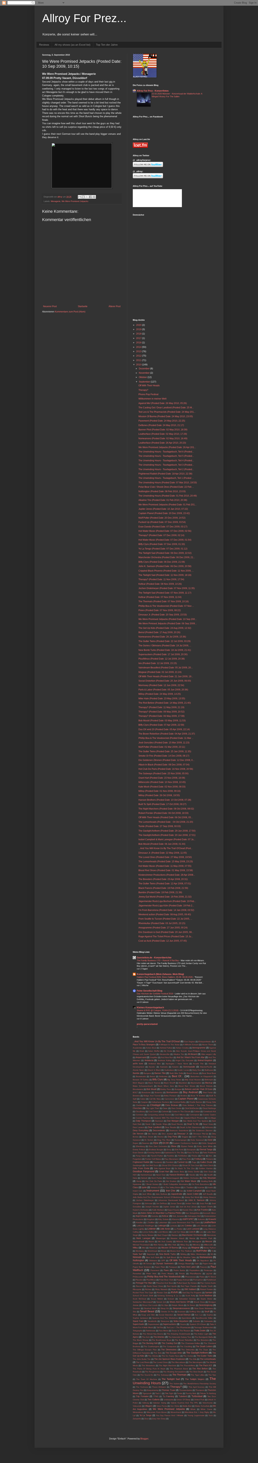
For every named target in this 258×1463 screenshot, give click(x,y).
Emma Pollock (139, 1150)
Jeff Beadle (208, 1194)
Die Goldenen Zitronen (202, 1130)
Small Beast (147, 1311)
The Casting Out (169, 1343)
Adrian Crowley (182, 1048)
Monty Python (210, 1248)
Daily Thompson (143, 1121)
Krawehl (212, 1219)
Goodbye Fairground (143, 1171)
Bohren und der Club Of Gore (198, 1089)
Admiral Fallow (166, 1048)
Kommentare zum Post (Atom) (70, 311)
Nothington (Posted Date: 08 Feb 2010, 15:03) (162, 491)
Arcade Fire (198, 1064)
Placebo (139, 1280)
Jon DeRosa (161, 1203)
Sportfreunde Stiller (204, 1318)
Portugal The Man (144, 1283)
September (145, 381)
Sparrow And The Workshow (165, 1318)
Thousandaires (185, 1390)
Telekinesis (150, 1331)
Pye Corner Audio (208, 1283)
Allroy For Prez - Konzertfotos (153, 91)
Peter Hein (151, 1273)
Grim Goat (208, 1172)
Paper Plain (160, 1267)
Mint (144, 1248)
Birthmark (209, 1080)
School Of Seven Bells (143, 1296)
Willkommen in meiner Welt (152, 398)
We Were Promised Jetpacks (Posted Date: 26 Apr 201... (167, 447)
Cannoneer (169, 1099)
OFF (163, 1260)
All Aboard (192, 1054)
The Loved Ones (160, 1362)
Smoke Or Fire (167, 1312)
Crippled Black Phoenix (194, 1118)
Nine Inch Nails (153, 1257)
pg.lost (209, 1273)
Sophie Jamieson (140, 1318)
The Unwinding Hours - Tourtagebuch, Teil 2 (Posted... (166, 469)
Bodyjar (178, 1089)
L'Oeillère (151, 1222)
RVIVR (174, 1292)
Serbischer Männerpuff (143, 1302)
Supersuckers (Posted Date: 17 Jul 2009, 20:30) (163, 654)
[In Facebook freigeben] (90, 197)
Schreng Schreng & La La (169, 1296)
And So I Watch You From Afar (191, 1057)
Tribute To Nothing (208, 1393)
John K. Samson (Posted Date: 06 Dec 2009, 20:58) (164, 566)
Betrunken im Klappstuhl (202, 1076)
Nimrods (137, 1257)
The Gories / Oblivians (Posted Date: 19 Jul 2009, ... (164, 645)
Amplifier (154, 1057)
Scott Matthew (205, 1295)
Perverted (137, 1273)
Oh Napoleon (203, 1260)
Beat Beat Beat (209, 1073)
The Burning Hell (150, 1343)
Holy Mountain (209, 1178)
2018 (139, 333)
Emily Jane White (205, 1146)
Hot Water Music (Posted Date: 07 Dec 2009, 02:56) (164, 531)
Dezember (144, 368)
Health (210, 1175)
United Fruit (199, 1400)
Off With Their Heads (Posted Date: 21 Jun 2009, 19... (165, 676)
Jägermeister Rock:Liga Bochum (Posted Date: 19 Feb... (167, 901)
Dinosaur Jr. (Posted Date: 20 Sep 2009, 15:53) (162, 614)
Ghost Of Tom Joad (190, 1165)
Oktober (143, 377)
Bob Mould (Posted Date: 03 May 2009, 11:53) (162, 720)
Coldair (197, 1111)
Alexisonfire (165, 1054)
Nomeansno (206, 1257)
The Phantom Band (179, 1369)
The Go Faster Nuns (171, 1356)
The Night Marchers (167, 1365)
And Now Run (167, 1057)
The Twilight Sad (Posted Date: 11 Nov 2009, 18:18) (164, 575)
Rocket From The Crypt (143, 1293)
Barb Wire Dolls (176, 1073)
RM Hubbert (190, 1289)
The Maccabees (178, 1362)
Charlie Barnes (195, 1102)
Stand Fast (138, 1321)
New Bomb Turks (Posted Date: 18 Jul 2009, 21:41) (164, 650)
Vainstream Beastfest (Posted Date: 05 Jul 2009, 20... (165, 667)
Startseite (82, 306)
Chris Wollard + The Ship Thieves (197, 1105)
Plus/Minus (151, 1280)
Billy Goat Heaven (193, 1080)
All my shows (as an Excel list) (72, 44)
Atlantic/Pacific (206, 1067)
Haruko (192, 1175)
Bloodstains (138, 1089)
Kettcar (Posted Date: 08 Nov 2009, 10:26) (160, 584)
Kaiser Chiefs (207, 1207)
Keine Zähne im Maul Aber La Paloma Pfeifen (161, 1213)
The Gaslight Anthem (197, 1352)
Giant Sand (208, 1165)
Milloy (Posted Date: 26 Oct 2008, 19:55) (159, 795)
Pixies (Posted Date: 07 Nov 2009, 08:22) (159, 610)
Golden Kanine (205, 1168)
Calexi (142, 1099)
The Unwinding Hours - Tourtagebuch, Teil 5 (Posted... (166, 456)
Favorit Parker (157, 1156)
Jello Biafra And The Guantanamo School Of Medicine (157, 1197)
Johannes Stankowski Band (171, 1200)
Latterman (162, 1222)
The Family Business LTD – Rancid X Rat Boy (158, 960)
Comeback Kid (209, 1111)
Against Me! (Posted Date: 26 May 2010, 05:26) (162, 403)
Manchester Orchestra (192, 1235)
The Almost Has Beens (153, 1334)
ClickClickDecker (192, 1108)
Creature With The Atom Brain (167, 1118)
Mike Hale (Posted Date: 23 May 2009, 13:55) (161, 698)
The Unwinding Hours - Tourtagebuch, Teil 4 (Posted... (166, 460)
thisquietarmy (152, 1390)
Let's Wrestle (202, 1226)
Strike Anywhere (181, 1321)
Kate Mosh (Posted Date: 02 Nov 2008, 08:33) (161, 786)
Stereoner (165, 1321)
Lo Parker (178, 1229)
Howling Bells (207, 1181)
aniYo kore (138, 1063)
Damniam (159, 1121)
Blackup (208, 1083)
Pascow (203, 1267)
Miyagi (185, 1248)
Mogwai (195, 1247)
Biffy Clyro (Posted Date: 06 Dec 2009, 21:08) (161, 562)
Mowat (163, 1251)
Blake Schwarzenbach (143, 1086)
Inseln (210, 1187)
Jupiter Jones (169, 1207)
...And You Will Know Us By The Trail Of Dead (156, 1041)
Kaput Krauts (173, 1210)
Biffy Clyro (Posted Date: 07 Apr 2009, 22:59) (161, 725)
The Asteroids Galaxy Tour (179, 1337)
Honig (138, 1181)
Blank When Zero (166, 1086)
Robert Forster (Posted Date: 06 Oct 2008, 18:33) (163, 813)
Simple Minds (177, 1305)
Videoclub (137, 1406)
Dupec (135, 1143)
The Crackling (186, 1346)
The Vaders (174, 1384)
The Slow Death (196, 1372)
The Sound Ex (146, 1375)
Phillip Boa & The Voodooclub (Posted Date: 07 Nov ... (166, 606)
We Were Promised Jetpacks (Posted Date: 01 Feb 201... (167, 504)
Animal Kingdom (205, 1060)
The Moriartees (148, 1365)
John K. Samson (196, 1200)
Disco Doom (147, 1137)
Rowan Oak (162, 1293)
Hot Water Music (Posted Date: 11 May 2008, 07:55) (164, 866)
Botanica (158, 1092)
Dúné (210, 1140)
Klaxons (175, 1219)
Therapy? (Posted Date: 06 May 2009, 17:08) (161, 716)
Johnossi (148, 1203)
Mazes (151, 1241)
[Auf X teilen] (87, 197)
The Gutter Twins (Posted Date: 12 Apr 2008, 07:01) (164, 883)
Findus (194, 1156)
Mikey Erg (184, 1245)
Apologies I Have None (177, 1064)
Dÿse (155, 1143)
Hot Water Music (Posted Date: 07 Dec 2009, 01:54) (164, 540)
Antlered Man (154, 1064)
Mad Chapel (162, 1235)
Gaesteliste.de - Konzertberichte (154, 957)
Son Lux (199, 1315)
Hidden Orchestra (191, 1178)
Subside (196, 1321)
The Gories (188, 1356)
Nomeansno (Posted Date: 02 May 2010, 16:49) (162, 438)
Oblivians (153, 1260)
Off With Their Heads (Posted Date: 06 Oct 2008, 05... (165, 817)
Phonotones (190, 1277)
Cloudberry (140, 1111)
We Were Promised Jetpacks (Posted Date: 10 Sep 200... (167, 619)
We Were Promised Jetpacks (75, 201)
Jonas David (176, 1203)
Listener (152, 1228)
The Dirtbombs (188, 1350)
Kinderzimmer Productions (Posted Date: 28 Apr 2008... (166, 875)
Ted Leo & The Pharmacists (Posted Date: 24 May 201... (166, 412)
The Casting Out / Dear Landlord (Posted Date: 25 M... (166, 407)
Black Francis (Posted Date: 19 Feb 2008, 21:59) (163, 888)
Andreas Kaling (164, 1060)
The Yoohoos (142, 1387)
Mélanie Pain (182, 1241)
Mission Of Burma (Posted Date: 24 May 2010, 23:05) (165, 416)
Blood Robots (206, 1086)
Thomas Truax (168, 1390)
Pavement (155, 1270)
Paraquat (173, 1267)
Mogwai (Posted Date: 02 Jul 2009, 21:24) (160, 672)
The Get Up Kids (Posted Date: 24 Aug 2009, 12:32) (164, 628)
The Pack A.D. (205, 1365)
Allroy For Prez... (84, 18)
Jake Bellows (161, 1194)
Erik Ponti (179, 1150)
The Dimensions (169, 1349)
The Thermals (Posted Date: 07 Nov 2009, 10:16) (163, 601)
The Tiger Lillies (198, 1375)
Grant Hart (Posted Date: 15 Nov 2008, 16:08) (161, 778)
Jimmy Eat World (192, 1197)
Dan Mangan (173, 1121)
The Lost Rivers (143, 1362)
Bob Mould (151, 1089)
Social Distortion (166, 1315)
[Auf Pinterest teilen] (94, 197)
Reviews (44, 44)
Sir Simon (191, 1305)
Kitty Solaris (163, 1219)
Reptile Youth (207, 1286)
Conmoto (140, 1115)
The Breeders (203, 1340)
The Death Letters (204, 1346)
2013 (139, 351)
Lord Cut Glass (178, 1232)
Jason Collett (192, 1194)
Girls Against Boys (162, 1168)
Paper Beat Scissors (142, 1267)
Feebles (170, 1156)
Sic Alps (164, 1305)
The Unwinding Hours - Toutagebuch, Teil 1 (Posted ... (166, 478)
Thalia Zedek (200, 1330)
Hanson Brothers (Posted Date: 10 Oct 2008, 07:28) (164, 800)
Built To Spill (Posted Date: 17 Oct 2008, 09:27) (162, 804)
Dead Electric (177, 1124)
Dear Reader (170, 1127)
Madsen (174, 1235)
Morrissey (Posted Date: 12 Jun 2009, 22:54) (161, 685)
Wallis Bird (187, 1406)
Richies (148, 1289)
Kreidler (139, 1222)
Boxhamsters (172, 1092)
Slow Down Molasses (203, 1308)
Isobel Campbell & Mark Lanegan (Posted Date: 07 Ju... (166, 839)
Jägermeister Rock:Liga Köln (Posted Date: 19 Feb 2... (166, 905)
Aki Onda (168, 1051)
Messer (208, 1241)
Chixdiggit (155, 1105)
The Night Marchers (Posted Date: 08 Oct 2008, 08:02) (166, 808)
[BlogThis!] (83, 197)
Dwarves (145, 1143)
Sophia (210, 1315)
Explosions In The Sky (174, 1153)
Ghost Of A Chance (170, 1165)
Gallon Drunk (206, 1162)
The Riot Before (200, 1368)
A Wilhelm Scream (191, 1045)
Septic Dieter (206, 1299)
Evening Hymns (154, 1153)
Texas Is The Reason (181, 1331)
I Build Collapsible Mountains (175, 1184)
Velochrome (207, 1403)
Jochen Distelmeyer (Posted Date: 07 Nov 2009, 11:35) (166, 588)
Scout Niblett (157, 1299)
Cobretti (164, 1111)
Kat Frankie (202, 1210)
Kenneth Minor (209, 1213)
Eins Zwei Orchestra (158, 1146)
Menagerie (55, 201)
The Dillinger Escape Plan (145, 1350)
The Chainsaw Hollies (190, 1343)
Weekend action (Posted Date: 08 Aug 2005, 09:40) (164, 914)
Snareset (181, 1312)
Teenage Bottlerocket (203, 1327)
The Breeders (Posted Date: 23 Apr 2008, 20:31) (163, 879)
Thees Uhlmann (159, 1387)
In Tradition (189, 1187)
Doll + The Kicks (199, 1137)
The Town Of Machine (146, 1379)
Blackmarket (196, 1083)
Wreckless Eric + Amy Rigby (197, 1412)
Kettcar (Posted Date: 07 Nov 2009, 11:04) (160, 597)
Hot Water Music (188, 1181)
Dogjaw (185, 1137)
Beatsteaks (141, 1076)
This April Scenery (196, 1387)
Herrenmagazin (172, 1178)
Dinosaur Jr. (183, 1133)
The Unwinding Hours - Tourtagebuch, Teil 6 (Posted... (166, 451)
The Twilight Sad (171, 1379)
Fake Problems (209, 1153)
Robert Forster (206, 1289)
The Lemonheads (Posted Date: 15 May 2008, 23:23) (165, 861)
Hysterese (137, 1184)
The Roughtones (152, 1372)
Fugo (194, 1162)
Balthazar (209, 1070)
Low (201, 1232)
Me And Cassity (165, 1241)
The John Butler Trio (142, 1359)
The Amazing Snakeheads (178, 1334)
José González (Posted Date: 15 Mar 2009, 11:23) (163, 742)
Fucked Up (182, 1162)
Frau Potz (186, 1159)
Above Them (207, 1045)
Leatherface (210, 1222)
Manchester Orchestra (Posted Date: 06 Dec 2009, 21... (166, 557)
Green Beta (178, 1172)
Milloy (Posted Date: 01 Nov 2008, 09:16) (159, 791)
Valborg (145, 1403)
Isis (181, 1191)
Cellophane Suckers (160, 1102)
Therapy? (143, 390)
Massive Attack (177, 1238)
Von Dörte (174, 1406)
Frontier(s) (157, 1162)
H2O (135, 1175)
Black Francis (154, 1083)
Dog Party (172, 1137)
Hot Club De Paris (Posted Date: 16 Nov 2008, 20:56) (165, 769)
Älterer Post (115, 306)
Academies (137, 1048)
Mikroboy (196, 1245)
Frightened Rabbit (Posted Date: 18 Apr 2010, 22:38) (165, 473)
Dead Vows (208, 1124)
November (144, 373)
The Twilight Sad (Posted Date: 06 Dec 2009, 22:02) (165, 553)
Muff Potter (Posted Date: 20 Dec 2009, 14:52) (161, 517)
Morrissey (140, 1251)
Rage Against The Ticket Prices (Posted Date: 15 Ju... (165, 936)
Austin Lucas (183, 1070)
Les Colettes (186, 1225)
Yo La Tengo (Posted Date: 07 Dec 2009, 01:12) (162, 548)
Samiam (208, 1292)
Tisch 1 (158, 1393)
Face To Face (193, 1153)
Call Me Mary (155, 1099)
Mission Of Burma (169, 1247)
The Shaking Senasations (174, 1372)
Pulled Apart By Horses (187, 1283)
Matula (192, 1238)
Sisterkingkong (205, 1305)
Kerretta (154, 1216)
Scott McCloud (139, 1299)
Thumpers (199, 1390)
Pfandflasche (195, 1273)
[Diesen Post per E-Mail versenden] (80, 197)
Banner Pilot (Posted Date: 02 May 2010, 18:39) (162, 429)
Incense (200, 1187)
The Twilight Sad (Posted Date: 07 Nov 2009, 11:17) (164, 592)
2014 (139, 347)
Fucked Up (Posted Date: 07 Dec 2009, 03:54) (162, 522)
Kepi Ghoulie (142, 1216)
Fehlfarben (183, 1156)
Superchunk (138, 1324)
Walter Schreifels (202, 1406)
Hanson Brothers (177, 1175)
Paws (166, 1270)
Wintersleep (138, 1412)
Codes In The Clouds (181, 1111)
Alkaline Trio (178, 1054)
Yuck (211, 1415)
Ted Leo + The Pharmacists (179, 1327)
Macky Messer (147, 1235)
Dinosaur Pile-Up (200, 1134)
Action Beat (151, 1048)
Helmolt (144, 1178)
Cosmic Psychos (143, 1118)
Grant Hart (164, 1171)
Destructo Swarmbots (178, 1130)
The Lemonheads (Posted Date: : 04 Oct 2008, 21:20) (165, 822)
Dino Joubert (167, 1134)
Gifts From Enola (141, 1168)
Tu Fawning (168, 1396)
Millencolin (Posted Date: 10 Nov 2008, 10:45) (162, 782)
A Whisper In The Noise (169, 1045)
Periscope (208, 1270)
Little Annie (165, 1229)
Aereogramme (198, 1048)
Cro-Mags (212, 1118)
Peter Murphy (167, 1273)
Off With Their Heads (149, 385)
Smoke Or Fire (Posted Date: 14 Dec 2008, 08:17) (163, 755)
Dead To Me (193, 1124)
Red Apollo (172, 1286)
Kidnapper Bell (194, 1216)
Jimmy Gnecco (209, 1197)
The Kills (192, 1359)
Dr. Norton (148, 1140)
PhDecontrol (138, 1277)
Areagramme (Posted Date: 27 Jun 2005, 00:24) (163, 927)
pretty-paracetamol (147, 1024)
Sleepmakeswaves (181, 1308)
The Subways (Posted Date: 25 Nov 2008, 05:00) (163, 773)
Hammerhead (146, 1175)
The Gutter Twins (205, 1356)
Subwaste (208, 1321)
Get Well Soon (152, 1165)
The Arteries (159, 1337)
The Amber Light (201, 1334)
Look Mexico (163, 1232)
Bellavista (163, 1076)
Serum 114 (161, 1302)
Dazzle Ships (161, 1124)
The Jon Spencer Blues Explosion (169, 1359)
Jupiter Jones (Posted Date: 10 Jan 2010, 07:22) (163, 509)
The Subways (163, 1375)
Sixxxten (136, 1308)
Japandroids (176, 1194)
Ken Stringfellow (192, 1213)
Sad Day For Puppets (192, 1293)
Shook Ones (199, 1302)
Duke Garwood (197, 1140)
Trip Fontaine (142, 1396)
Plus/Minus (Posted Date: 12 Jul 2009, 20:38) (161, 658)
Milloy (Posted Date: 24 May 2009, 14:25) (159, 694)
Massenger (161, 1238)
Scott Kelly (190, 1296)
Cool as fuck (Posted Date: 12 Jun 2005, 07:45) (162, 941)
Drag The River (164, 1140)
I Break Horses (151, 1184)
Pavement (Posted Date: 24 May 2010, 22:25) (161, 420)
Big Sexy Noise (174, 1080)
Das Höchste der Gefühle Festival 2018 (155, 993)
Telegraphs (137, 1331)
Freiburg (198, 1159)
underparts (168, 1400)
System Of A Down (198, 1324)
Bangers (147, 1073)
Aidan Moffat (154, 1051)
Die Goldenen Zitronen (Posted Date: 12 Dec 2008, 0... (166, 760)
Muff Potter (201, 1251)
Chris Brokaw (171, 1105)
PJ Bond (212, 1277)
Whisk (192, 1409)
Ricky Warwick (161, 1289)
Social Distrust (184, 1315)
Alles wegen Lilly (208, 1054)
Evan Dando (138, 1153)
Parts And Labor (188, 1267)
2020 (139, 325)
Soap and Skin (148, 1315)
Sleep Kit (165, 1308)
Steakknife (152, 1321)
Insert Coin (137, 1191)
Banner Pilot (160, 1073)
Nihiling (183, 1254)
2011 (139, 360)
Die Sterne (153, 1134)
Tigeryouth (147, 1393)
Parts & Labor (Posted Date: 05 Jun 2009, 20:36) (163, 689)
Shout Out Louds (150, 1305)
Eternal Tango (206, 1149)
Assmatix (164, 1067)
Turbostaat (197, 1396)
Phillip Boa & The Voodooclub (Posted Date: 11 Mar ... (165, 738)
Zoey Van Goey (159, 1419)
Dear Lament (138, 1127)
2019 (139, 329)
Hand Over (161, 1175)
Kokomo (201, 1219)
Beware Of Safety (141, 1080)
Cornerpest (194, 1115)
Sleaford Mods (150, 1308)
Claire (165, 1108)
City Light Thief (152, 1108)
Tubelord (183, 1396)
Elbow (173, 1146)
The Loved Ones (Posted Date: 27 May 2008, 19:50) (165, 857)
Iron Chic (170, 1190)
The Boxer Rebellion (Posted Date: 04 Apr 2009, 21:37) (166, 733)
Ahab (141, 1051)
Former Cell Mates (153, 1159)
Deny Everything (140, 1130)
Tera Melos (163, 1331)
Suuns (183, 1324)
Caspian (144, 1102)
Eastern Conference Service (185, 1143)
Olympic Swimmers (165, 1263)
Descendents (159, 1130)
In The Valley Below (172, 1187)
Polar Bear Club (166, 1280)
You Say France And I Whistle (170, 1415)
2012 (139, 355)
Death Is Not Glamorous (190, 1127)
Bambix (136, 1073)
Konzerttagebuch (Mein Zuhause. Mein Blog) (160, 974)
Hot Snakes (171, 1181)
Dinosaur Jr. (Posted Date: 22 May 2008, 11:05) (162, 853)
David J (148, 1124)
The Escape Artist (173, 1353)
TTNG (155, 1396)
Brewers (136, 1096)
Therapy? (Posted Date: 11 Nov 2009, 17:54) (161, 579)
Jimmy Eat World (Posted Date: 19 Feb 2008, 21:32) (165, 896)
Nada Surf (137, 1254)
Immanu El (155, 1187)
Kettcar (165, 1216)
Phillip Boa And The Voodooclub (164, 1276)
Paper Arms (208, 1264)
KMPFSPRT (188, 1219)
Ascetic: (152, 1067)
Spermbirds (187, 1318)
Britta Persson (170, 1096)
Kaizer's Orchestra (141, 1210)
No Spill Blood (169, 1257)
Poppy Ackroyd (183, 1280)
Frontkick (170, 1162)
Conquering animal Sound (159, 1115)
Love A (192, 1232)
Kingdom (150, 1219)
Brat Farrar (208, 1092)
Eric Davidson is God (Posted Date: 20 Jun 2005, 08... (165, 932)
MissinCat (153, 1248)
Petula (182, 1273)
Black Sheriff (169, 1083)
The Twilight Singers (195, 1379)
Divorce (160, 1137)
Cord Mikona (180, 1115)
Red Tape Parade (189, 1286)
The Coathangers (151, 1346)
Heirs (135, 1178)
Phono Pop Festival (148, 394)
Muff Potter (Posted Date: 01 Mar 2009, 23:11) (161, 747)
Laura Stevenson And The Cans (185, 1222)
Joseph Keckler (152, 1207)
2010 (139, 364)
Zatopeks (137, 1419)
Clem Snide (176, 1108)
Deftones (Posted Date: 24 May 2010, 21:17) (161, 425)
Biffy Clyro (157, 1079)
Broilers (184, 1096)
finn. (211, 1156)
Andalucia (148, 1060)
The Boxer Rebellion (184, 1340)
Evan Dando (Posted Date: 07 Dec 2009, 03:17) (162, 526)
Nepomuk (151, 1254)
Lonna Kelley (148, 1232)
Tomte (179, 1393)
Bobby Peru (165, 1089)
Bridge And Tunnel (152, 1096)
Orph (197, 1264)
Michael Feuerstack (141, 1245)
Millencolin (208, 1245)
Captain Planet (186, 1098)
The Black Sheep (140, 1340)
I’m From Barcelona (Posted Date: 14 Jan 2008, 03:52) (166, 910)
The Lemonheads (208, 1359)
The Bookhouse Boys (161, 1340)
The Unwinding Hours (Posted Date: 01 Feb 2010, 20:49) (167, 495)
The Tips (212, 1375)
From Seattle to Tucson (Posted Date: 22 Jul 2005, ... (165, 918)
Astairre (175, 1067)
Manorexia (211, 1235)
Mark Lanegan (143, 1238)
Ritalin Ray (176, 1289)
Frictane (209, 1159)
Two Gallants (154, 1399)
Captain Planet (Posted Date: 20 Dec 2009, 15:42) (164, 513)
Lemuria (173, 1226)
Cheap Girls (211, 1102)
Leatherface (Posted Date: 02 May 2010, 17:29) (162, 434)
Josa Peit (204, 1203)
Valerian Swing (159, 1403)
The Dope (203, 1350)
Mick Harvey (159, 1245)
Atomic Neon (138, 1070)
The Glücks (153, 1356)
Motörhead (152, 1251)
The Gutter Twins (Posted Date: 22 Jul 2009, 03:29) (164, 641)
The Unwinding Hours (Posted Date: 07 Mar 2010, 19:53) (167, 482)
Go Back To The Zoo (185, 1168)
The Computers (169, 1346)
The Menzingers (196, 1362)
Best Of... (177, 1076)
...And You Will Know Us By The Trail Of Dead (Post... (165, 848)
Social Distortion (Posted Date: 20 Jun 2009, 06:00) (164, 680)
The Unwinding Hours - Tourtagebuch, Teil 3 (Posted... (166, 465)
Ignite (144, 1187)
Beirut (152, 1076)
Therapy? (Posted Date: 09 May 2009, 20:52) (161, 711)
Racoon (139, 1286)
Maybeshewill (138, 1241)
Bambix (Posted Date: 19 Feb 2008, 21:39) (160, 892)
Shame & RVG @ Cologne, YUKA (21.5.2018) (158, 1010)
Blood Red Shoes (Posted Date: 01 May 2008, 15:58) (165, 870)
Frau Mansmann (172, 1159)
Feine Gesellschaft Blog (149, 990)
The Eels (158, 1353)
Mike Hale (172, 1245)
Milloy (135, 1247)
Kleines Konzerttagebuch (150, 1007)
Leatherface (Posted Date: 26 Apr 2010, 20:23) (162, 443)
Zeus (146, 1419)
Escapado (191, 1150)
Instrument (152, 1190)
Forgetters (137, 1159)
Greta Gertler (194, 1172)
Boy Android (190, 1092)
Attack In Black (154, 1070)
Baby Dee (196, 1070)
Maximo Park (206, 1238)
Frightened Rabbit (141, 1162)
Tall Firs (160, 1327)
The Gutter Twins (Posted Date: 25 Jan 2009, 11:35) (164, 751)
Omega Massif (184, 1264)
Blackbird (183, 1083)
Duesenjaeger (181, 1140)
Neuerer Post (50, 306)
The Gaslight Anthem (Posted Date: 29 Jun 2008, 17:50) (166, 830)
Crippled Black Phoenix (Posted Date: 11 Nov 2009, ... (166, 570)
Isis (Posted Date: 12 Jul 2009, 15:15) (157, 663)
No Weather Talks (188, 1257)
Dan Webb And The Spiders (195, 1121)
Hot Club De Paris (153, 1181)
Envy (169, 1150)
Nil (212, 1254)
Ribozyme (137, 1289)
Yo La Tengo (146, 1415)
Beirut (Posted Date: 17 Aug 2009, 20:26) (159, 632)
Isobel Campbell (194, 1191)
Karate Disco (188, 1210)
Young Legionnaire (196, 1415)
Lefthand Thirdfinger (145, 1226)
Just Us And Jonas (188, 1207)
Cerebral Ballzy (179, 1102)
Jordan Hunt (190, 1203)
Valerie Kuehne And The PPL (184, 1403)
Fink (203, 1156)
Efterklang (140, 1146)
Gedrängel (137, 1165)
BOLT (135, 1092)
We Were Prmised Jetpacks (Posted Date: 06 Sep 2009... (167, 623)
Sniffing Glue (195, 1312)
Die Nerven (138, 1133)
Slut (134, 1312)
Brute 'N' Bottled (198, 1096)
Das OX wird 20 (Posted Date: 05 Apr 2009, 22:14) (164, 729)
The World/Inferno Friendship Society (199, 1384)
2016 (139, 342)
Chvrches (137, 1108)
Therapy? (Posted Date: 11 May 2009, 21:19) (161, 707)
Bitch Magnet (138, 1083)
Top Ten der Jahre (107, 44)
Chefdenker (141, 1105)
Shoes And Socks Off (180, 1302)
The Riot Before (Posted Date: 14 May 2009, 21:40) (164, 703)
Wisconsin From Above (157, 1412)
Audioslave (169, 1070)
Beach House (193, 1073)
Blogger (144, 1438)
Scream (171, 1299)
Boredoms (146, 1092)
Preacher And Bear (164, 1283)
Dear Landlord (154, 1127)
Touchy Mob (191, 1393)
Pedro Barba (179, 1270)
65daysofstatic (204, 1042)
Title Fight (169, 1393)
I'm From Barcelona (200, 1184)
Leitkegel (162, 1225)
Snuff (207, 1311)
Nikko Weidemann (199, 1254)
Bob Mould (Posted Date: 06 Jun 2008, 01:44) (161, 844)
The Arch (146, 1337)
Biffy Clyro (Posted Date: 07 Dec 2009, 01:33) (161, 544)
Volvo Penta (161, 1406)
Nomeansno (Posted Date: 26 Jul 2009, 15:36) (162, 636)
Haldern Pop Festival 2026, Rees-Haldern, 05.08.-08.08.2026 (165, 977)
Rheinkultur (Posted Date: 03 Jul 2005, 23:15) (161, 923)
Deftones (209, 1127)
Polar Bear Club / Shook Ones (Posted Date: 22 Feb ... (166, 487)
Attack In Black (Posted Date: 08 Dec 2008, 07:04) (163, 764)
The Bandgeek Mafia (204, 1337)
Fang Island (141, 1156)
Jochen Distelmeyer (145, 1200)
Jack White (147, 1194)
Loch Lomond (192, 1229)
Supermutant (153, 1324)
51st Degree (189, 1042)
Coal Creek (153, 1111)
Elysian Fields (187, 1146)
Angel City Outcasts (184, 1060)
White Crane (206, 1409)
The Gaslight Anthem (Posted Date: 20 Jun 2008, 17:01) (166, 835)
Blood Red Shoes (186, 1086)
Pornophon (198, 1280)
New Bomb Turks (167, 1254)
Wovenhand (176, 1412)
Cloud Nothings (209, 1108)
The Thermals (179, 1374)
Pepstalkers (194, 1270)
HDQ (201, 1175)
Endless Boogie (156, 1150)
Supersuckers (169, 1324)
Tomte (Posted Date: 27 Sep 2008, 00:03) (159, 826)
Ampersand (141, 1057)
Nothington (138, 1260)
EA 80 (166, 1143)
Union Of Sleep (183, 1400)
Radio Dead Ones (155, 1286)
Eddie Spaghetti (209, 1143)
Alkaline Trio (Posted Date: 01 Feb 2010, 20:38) (162, 500)
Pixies (202, 1277)
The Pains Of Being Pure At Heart (149, 1369)
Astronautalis (189, 1067)
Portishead (211, 1280)
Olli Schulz (147, 1264)
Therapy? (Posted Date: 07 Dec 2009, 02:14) (161, 535)
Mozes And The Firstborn (181, 1251)
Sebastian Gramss (187, 1299)
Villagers (149, 1406)
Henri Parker (156, 1178)
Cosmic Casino (209, 1115)
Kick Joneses (178, 1216)
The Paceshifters (187, 1365)
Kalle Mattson (158, 1210)
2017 (139, 338)
